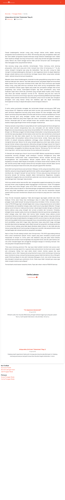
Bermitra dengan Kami (8, 369)
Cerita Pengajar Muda (7, 379)
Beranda (7, 14)
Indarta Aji (9, 19)
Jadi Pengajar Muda (7, 371)
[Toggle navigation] (60, 2)
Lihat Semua (31, 277)
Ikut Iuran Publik (6, 367)
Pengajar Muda (16, 14)
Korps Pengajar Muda (7, 377)
